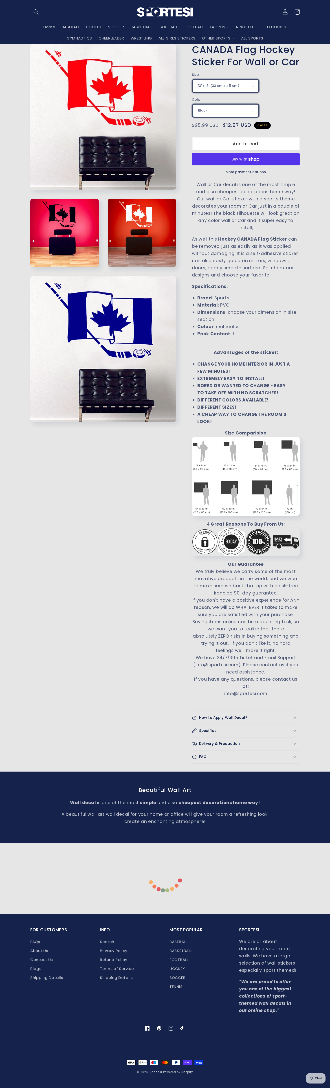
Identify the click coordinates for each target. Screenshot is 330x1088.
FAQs (35, 941)
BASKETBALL (180, 950)
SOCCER (177, 977)
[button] (36, 12)
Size (195, 74)
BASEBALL (178, 941)
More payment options (246, 172)
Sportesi (156, 1072)
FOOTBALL (179, 959)
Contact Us (41, 959)
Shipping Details (46, 977)
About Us (39, 950)
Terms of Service (117, 968)
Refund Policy (113, 959)
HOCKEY (177, 968)
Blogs (36, 968)
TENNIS (176, 986)
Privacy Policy (113, 950)
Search (107, 941)
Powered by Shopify (178, 1072)
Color (197, 99)
